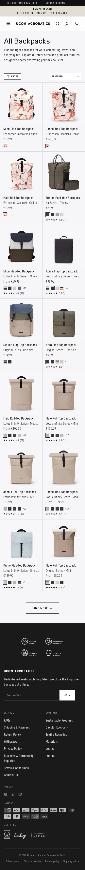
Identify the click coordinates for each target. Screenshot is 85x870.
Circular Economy (57, 727)
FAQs (7, 720)
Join (67, 695)
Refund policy (52, 861)
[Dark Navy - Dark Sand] (5, 362)
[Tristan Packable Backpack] (64, 173)
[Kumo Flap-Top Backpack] (21, 540)
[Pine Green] (19, 288)
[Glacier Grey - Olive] (5, 288)
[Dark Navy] (52, 362)
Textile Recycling (56, 734)
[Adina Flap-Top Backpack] (64, 246)
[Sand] (5, 435)
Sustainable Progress (59, 720)
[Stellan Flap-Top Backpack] (21, 320)
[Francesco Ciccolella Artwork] (5, 146)
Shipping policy (71, 861)
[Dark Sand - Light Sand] (57, 362)
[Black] (52, 214)
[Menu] (8, 23)
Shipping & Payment (17, 727)
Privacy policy (13, 861)
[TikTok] (13, 795)
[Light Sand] (14, 288)
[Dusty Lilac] (57, 214)
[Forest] (14, 435)
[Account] (67, 23)
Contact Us (11, 775)
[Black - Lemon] (62, 288)
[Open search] (57, 23)
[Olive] (47, 214)
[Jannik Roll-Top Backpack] (64, 104)
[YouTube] (20, 795)
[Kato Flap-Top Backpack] (64, 320)
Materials (52, 741)
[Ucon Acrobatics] (33, 24)
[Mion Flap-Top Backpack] (21, 104)
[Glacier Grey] (62, 214)
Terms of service (33, 861)
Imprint (50, 756)
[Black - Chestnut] (19, 582)
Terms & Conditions (16, 768)
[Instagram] (6, 795)
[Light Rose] (19, 435)
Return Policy (12, 734)
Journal (50, 749)
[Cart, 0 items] (76, 23)
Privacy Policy (13, 749)
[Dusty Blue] (5, 582)
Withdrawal (11, 741)
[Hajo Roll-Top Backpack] (21, 173)
